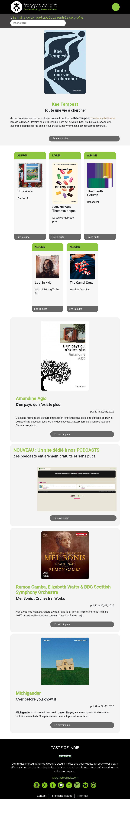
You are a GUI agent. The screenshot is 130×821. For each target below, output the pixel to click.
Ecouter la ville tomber (103, 118)
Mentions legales (62, 795)
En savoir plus (62, 434)
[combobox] (38, 23)
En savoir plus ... (61, 138)
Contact (41, 795)
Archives (83, 795)
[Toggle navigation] (116, 7)
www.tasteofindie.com (65, 777)
